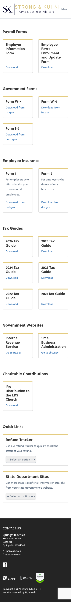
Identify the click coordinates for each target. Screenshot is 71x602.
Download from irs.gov (18, 109)
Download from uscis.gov (17, 136)
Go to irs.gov (13, 352)
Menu (64, 9)
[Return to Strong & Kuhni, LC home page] (31, 9)
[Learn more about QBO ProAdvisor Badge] (40, 578)
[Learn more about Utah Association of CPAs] (26, 578)
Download (12, 67)
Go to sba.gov (50, 352)
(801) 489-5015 (13, 551)
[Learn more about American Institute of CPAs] (9, 578)
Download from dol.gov (16, 204)
